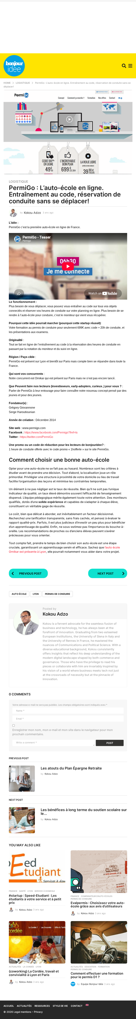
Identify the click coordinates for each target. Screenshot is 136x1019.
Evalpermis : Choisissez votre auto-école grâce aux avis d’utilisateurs (98, 904)
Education (90, 967)
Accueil (9, 1005)
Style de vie (60, 1005)
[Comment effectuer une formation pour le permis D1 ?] (99, 942)
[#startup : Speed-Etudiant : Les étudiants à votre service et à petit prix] (37, 869)
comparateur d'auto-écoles (96, 896)
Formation (104, 967)
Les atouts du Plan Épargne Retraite (71, 768)
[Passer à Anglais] (87, 1005)
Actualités (15, 967)
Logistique (18, 181)
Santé (22, 891)
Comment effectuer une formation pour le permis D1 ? (97, 975)
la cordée (28, 967)
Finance (13, 891)
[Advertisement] (68, 27)
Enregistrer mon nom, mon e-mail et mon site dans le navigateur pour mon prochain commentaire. (62, 732)
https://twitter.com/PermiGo (36, 436)
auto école (19, 593)
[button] (124, 65)
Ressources (42, 1005)
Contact (77, 1005)
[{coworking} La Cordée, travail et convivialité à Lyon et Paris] (37, 942)
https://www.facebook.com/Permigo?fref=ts (51, 432)
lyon (36, 593)
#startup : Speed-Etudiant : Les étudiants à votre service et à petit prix (35, 899)
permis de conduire (57, 593)
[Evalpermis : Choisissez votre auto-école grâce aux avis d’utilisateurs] (99, 871)
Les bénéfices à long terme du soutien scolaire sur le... (84, 812)
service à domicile (45, 891)
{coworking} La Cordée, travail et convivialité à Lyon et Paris (34, 973)
